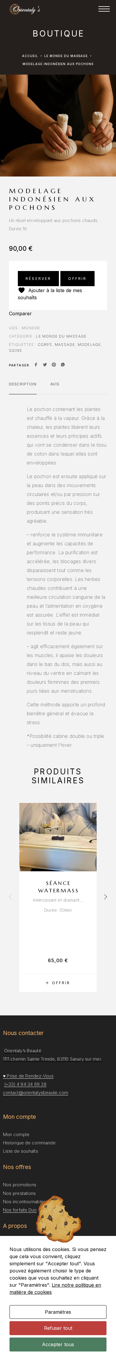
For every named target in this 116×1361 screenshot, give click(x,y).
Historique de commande (29, 1143)
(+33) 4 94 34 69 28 (25, 1084)
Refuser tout (58, 1328)
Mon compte (16, 1134)
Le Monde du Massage (66, 56)
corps (45, 344)
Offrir (77, 278)
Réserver (38, 278)
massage (65, 344)
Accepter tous (58, 1344)
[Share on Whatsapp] (62, 365)
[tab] (23, 387)
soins (15, 350)
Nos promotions (19, 1184)
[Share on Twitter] (44, 365)
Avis (54, 384)
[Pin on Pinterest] (53, 365)
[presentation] (10, 897)
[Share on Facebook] (36, 365)
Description (23, 384)
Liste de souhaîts (20, 1151)
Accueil (30, 56)
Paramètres (58, 1312)
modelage (89, 344)
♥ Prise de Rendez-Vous (28, 1076)
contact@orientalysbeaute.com (35, 1092)
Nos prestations (19, 1193)
